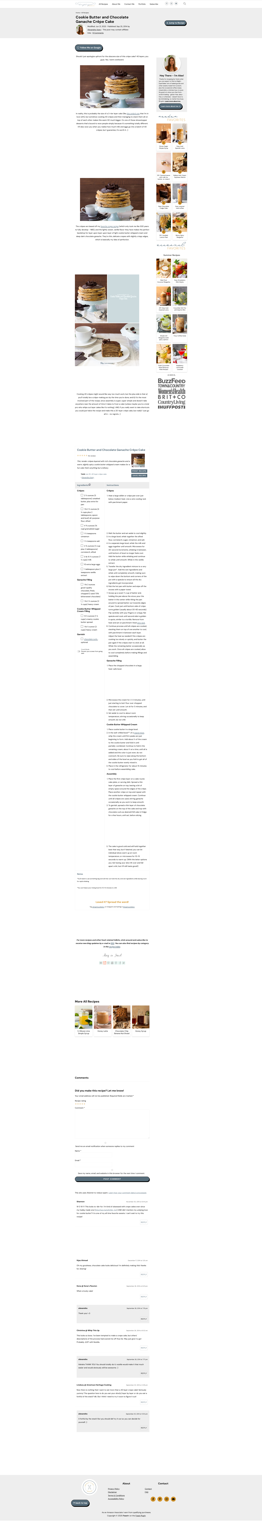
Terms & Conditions (116, 1495)
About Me (116, 4)
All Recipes (103, 4)
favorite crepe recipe (110, 226)
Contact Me (129, 4)
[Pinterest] (167, 3)
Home (78, 13)
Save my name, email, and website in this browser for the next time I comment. (111, 1173)
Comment (80, 1108)
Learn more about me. (173, 101)
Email (78, 1160)
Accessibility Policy (116, 1499)
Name (78, 1151)
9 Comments (98, 33)
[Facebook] (153, 1499)
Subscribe (154, 4)
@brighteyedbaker (98, 907)
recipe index (114, 946)
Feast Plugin (141, 1515)
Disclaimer (112, 1492)
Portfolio (142, 4)
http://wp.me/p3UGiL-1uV (106, 1210)
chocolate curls (91, 639)
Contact (148, 1489)
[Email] (176, 3)
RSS (112, 943)
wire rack (141, 623)
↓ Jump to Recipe (175, 23)
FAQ (146, 1492)
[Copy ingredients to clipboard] (89, 484)
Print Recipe (139, 471)
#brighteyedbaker (129, 907)
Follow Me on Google (90, 47)
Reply (144, 1222)
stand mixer (139, 733)
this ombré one (133, 113)
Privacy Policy (114, 1489)
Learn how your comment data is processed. (128, 1193)
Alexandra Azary (88, 477)
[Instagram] (171, 3)
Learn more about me (169, 106)
